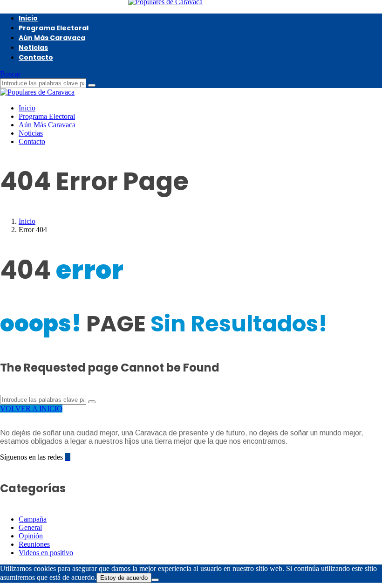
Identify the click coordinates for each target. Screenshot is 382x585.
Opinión (31, 536)
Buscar (10, 74)
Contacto (36, 57)
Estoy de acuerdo (124, 577)
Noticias (33, 47)
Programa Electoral (54, 28)
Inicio (28, 18)
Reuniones (34, 544)
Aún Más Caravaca (52, 37)
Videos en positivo (46, 553)
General (30, 527)
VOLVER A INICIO (31, 409)
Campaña (33, 519)
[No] (155, 579)
